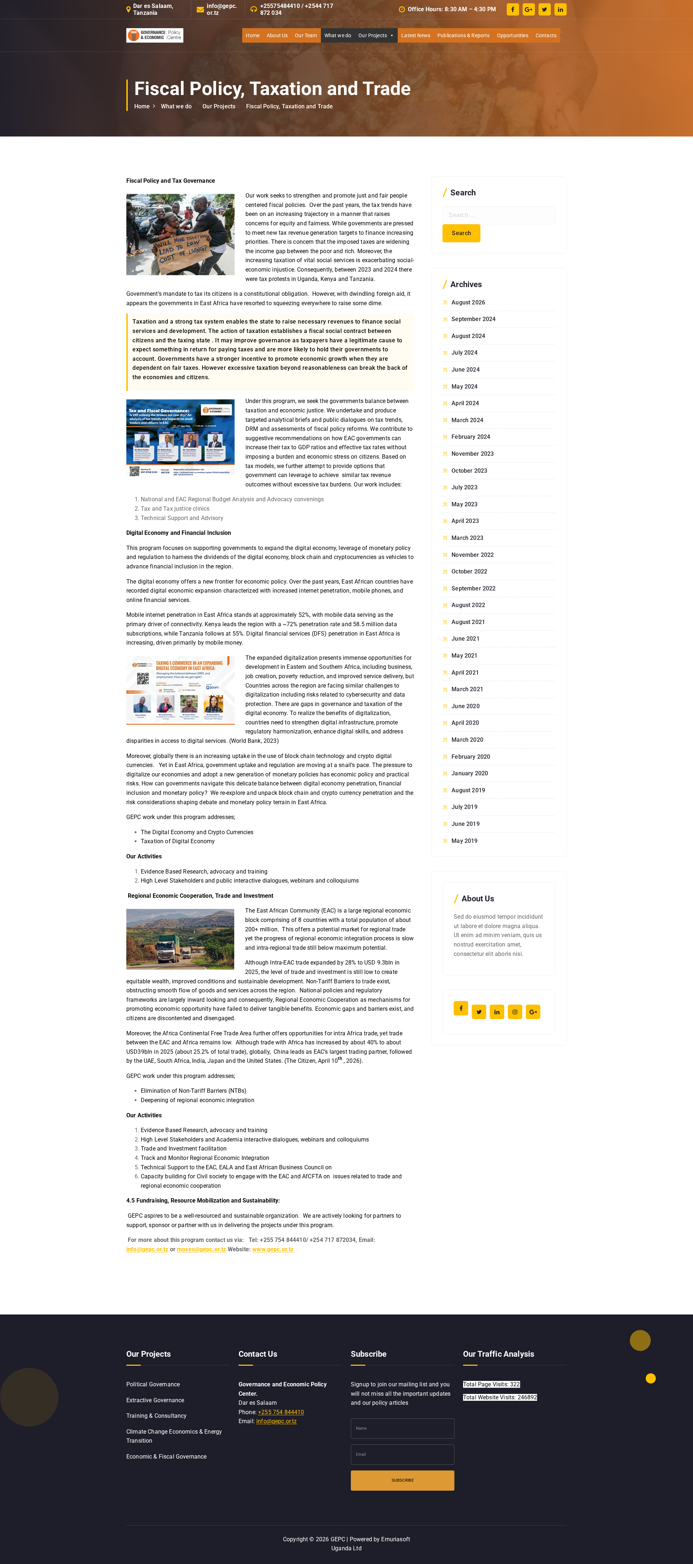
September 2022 (474, 588)
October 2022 (469, 571)
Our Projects (372, 35)
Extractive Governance (155, 1400)
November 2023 (473, 453)
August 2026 (468, 302)
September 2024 (474, 319)
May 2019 (465, 840)
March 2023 (467, 537)
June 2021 (465, 638)
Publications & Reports (463, 35)
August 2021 (468, 622)
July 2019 (464, 806)
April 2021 (465, 672)
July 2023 (464, 487)
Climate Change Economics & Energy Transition (174, 1436)
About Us (277, 35)
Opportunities (512, 35)
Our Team (306, 35)
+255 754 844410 (281, 1412)
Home (253, 35)
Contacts (546, 35)
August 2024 (468, 336)
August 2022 (468, 605)
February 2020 (471, 756)
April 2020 (465, 722)
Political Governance (153, 1384)
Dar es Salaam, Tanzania (153, 9)
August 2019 (468, 790)
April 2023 (465, 520)
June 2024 (465, 369)
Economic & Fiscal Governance (166, 1456)
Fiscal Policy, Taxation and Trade (289, 106)
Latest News (415, 35)
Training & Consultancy (156, 1415)
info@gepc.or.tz (222, 9)
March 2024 (467, 420)
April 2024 (465, 403)
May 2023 (465, 504)
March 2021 (467, 689)
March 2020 (467, 739)
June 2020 (465, 706)
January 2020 (470, 773)
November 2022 (473, 554)
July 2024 (464, 352)
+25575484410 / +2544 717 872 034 (296, 9)
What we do (338, 35)
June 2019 (465, 823)
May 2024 (465, 386)
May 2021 (465, 655)
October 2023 (469, 470)
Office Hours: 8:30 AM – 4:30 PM (452, 9)
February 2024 (471, 436)
